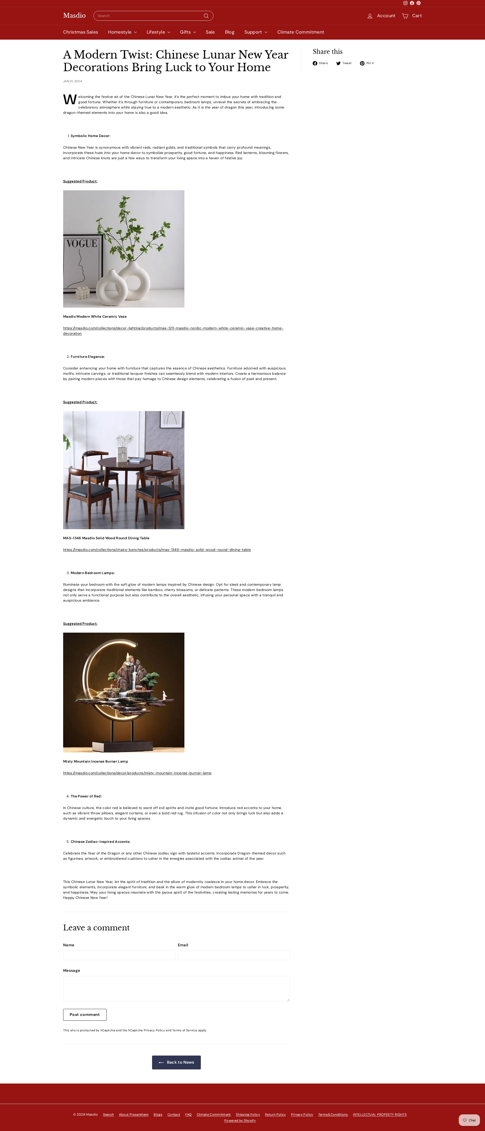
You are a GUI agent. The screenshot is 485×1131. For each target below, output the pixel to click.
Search (108, 1114)
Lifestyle (156, 32)
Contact (173, 1114)
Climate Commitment (300, 32)
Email (183, 945)
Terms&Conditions (333, 1114)
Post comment (85, 1014)
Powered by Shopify (240, 1120)
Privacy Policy (154, 1030)
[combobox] (153, 16)
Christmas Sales (80, 32)
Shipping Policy (248, 1114)
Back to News (180, 1062)
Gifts (186, 32)
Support (254, 32)
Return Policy (275, 1114)
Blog (229, 32)
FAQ (188, 1114)
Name (68, 945)
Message (71, 970)
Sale (210, 32)
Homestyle (120, 32)
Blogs (158, 1114)
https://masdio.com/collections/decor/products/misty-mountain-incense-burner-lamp (137, 773)
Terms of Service (185, 1030)
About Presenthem (134, 1114)
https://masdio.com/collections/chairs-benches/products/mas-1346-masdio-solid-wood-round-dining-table (157, 549)
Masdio (74, 15)
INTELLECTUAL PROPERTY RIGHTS (380, 1114)
